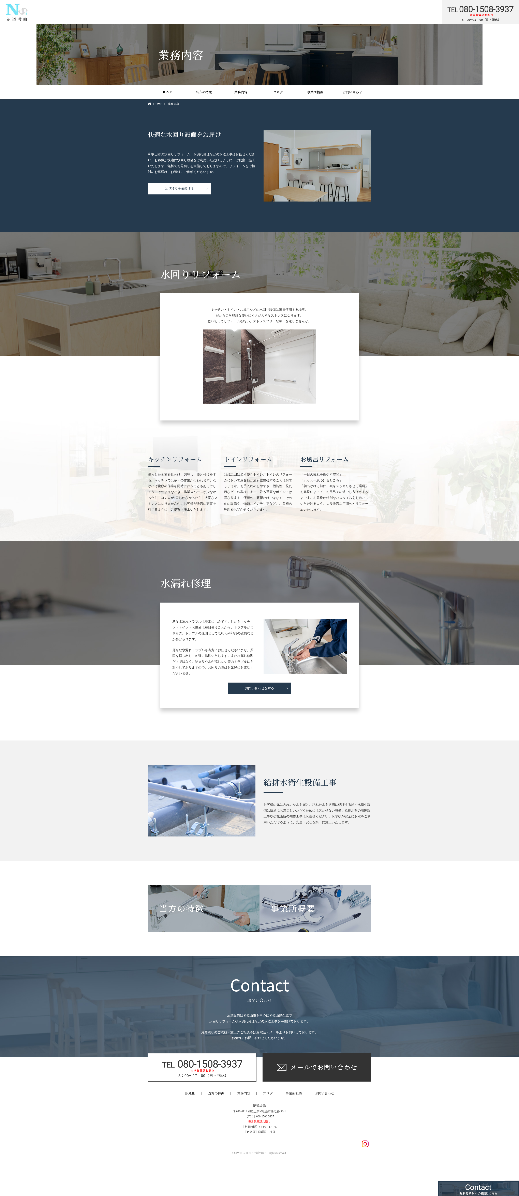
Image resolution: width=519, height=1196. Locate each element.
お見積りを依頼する (179, 188)
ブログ (278, 92)
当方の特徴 (204, 92)
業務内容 (240, 92)
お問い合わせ (352, 92)
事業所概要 (315, 92)
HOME (166, 92)
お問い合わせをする (259, 688)
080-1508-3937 (265, 1116)
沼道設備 (259, 1105)
